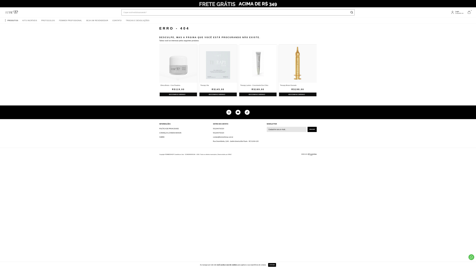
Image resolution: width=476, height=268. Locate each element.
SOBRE (161, 137)
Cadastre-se (459, 13)
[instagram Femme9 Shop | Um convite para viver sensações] (228, 112)
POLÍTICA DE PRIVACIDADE (169, 129)
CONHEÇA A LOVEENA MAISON (170, 133)
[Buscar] (352, 12)
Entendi (272, 265)
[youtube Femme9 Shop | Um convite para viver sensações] (238, 112)
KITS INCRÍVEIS (29, 20)
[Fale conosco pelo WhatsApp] (471, 257)
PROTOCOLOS (48, 20)
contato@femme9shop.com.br (223, 137)
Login (457, 11)
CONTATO (117, 20)
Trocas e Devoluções (137, 20)
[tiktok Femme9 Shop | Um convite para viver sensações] (247, 112)
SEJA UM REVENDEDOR (97, 20)
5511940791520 (218, 129)
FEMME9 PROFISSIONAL (70, 20)
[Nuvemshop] (309, 155)
